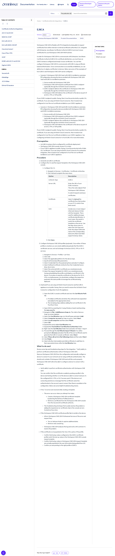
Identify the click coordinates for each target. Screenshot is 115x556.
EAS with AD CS (7, 41)
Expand (3, 23)
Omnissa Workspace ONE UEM (48, 38)
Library (52, 4)
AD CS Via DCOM (7, 33)
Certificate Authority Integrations (12, 29)
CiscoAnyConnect (7, 49)
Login (74, 4)
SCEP (3, 57)
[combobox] (82, 13)
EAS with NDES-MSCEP (9, 45)
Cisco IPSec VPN (7, 53)
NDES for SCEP (7, 37)
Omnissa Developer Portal (85, 4)
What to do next (100, 57)
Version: (39, 35)
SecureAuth (5, 73)
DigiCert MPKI (6, 65)
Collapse (7, 23)
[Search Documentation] (110, 13)
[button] (68, 4)
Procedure (99, 54)
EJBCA (4, 69)
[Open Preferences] (3, 553)
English (61, 4)
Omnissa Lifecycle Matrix (104, 4)
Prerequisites (100, 50)
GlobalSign (5, 77)
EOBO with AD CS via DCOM (11, 61)
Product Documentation (69, 38)
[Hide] (31, 20)
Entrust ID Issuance (8, 85)
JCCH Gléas (5, 81)
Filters (52, 13)
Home (39, 21)
